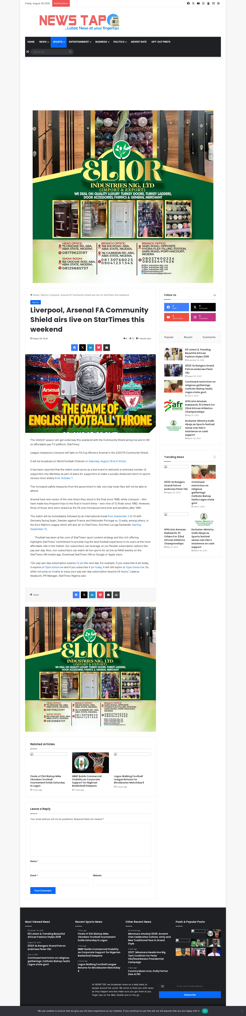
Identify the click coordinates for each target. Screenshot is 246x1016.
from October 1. (64, 478)
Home (31, 41)
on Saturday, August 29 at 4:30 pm (105, 461)
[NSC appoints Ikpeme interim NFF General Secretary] (214, 943)
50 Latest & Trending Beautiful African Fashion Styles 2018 (198, 353)
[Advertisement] (123, 83)
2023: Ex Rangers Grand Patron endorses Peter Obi (199, 369)
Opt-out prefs (160, 41)
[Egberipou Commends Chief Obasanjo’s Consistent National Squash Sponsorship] (183, 952)
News (43, 41)
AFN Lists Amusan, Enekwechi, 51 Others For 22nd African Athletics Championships (200, 406)
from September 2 (118, 516)
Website (97, 875)
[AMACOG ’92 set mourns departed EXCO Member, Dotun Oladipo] (214, 952)
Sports (57, 41)
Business (101, 41)
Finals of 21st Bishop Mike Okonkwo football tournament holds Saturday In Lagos (47, 781)
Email (34, 875)
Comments (209, 337)
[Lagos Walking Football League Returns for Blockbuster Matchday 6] (132, 762)
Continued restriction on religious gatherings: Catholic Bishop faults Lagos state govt (200, 387)
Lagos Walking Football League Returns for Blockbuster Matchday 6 (129, 779)
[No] (241, 1011)
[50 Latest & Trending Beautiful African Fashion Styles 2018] (173, 354)
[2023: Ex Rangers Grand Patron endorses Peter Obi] (173, 370)
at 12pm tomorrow (52, 567)
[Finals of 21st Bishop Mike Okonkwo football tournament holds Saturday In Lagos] (48, 762)
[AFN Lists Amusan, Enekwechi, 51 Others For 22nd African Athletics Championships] (173, 406)
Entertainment (79, 41)
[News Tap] (75, 22)
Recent (188, 337)
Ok (205, 1010)
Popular (169, 337)
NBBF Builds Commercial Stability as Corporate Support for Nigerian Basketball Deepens (87, 781)
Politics (118, 41)
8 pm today (95, 567)
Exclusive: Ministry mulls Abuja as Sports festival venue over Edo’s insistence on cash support (200, 428)
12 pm (80, 563)
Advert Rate (139, 41)
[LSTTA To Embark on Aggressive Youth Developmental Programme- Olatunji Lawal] (198, 952)
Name (34, 861)
